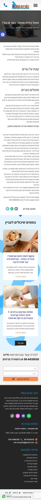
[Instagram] (18, 416)
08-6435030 (31, 359)
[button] (2, 34)
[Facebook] (23, 416)
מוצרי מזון (34, 478)
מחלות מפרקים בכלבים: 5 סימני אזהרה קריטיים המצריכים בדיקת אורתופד (20, 315)
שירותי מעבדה (32, 469)
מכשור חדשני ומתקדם (30, 472)
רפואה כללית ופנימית (30, 475)
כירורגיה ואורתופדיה (30, 461)
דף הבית (36, 27)
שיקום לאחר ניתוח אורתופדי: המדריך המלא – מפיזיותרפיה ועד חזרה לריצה (20, 259)
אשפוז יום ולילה (32, 463)
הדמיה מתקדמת (32, 458)
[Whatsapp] (29, 416)
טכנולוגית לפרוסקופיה (30, 455)
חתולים (18, 27)
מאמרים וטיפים (27, 27)
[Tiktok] (12, 416)
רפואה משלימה (32, 466)
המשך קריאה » (20, 276)
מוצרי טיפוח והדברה (30, 481)
